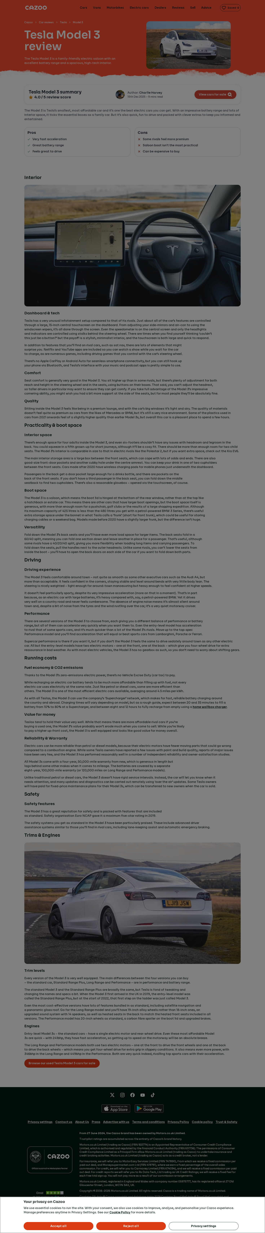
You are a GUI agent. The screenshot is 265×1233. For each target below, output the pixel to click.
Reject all (131, 1226)
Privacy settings (203, 1226)
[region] (132, 1215)
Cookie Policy (119, 1212)
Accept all (58, 1226)
